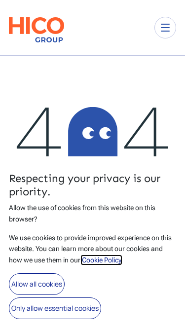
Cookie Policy (101, 260)
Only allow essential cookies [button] (55, 308)
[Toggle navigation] (165, 27)
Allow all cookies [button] (36, 284)
